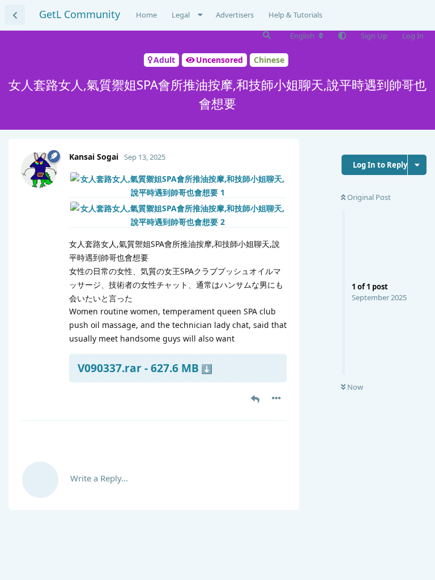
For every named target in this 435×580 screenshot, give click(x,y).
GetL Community (79, 14)
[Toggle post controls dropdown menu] (276, 398)
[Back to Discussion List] (15, 15)
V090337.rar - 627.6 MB (138, 368)
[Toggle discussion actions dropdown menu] (417, 165)
